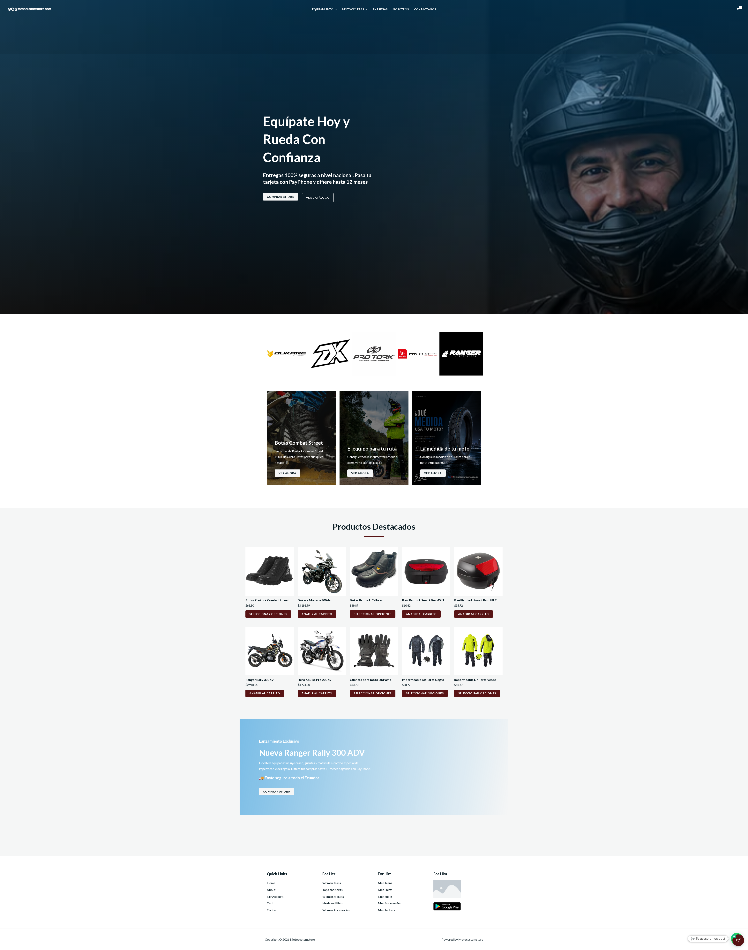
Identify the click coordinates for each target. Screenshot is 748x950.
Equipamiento (322, 9)
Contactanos (425, 9)
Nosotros (401, 9)
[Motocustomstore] (29, 9)
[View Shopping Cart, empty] (738, 9)
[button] (335, 9)
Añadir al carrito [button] (317, 614)
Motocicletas (353, 9)
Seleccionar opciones (268, 614)
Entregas (380, 9)
